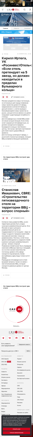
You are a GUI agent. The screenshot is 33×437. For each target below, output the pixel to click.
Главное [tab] (5, 28)
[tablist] (16, 28)
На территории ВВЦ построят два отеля (16, 158)
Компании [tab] (27, 28)
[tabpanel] (16, 179)
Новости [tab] (16, 28)
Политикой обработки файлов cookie (12, 424)
